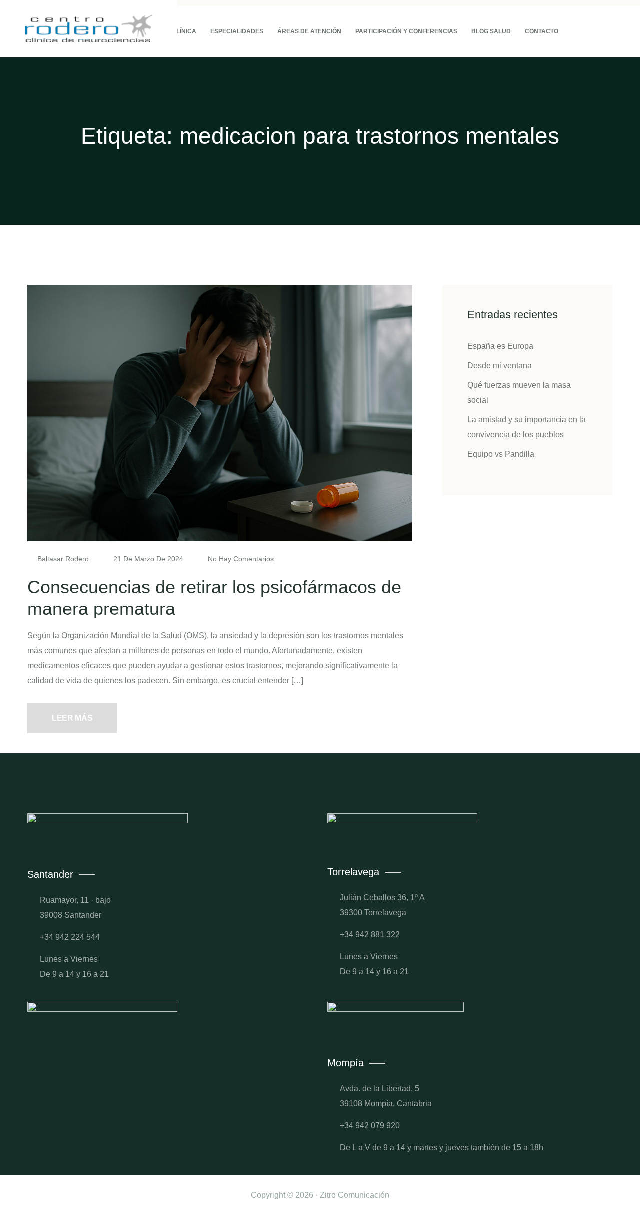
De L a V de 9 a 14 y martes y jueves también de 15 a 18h (442, 1147)
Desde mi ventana (500, 365)
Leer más (72, 718)
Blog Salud (491, 31)
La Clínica (179, 31)
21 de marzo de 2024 (149, 559)
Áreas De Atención (310, 31)
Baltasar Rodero (63, 559)
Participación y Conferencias (407, 31)
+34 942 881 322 (370, 934)
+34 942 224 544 (70, 937)
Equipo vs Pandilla (501, 454)
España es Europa (501, 346)
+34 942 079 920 (370, 1125)
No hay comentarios (240, 559)
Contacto (541, 31)
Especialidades (237, 31)
